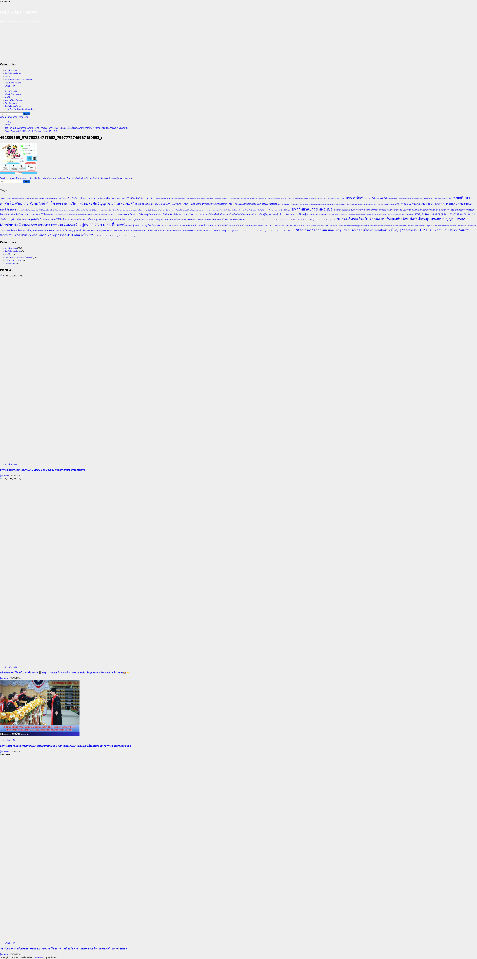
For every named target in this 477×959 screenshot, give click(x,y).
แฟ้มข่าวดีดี (10, 85)
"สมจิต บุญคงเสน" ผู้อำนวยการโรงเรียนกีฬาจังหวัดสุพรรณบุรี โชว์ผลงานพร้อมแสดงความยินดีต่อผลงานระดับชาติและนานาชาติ (192, 198)
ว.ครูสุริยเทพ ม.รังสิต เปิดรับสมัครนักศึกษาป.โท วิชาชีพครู (169, 214)
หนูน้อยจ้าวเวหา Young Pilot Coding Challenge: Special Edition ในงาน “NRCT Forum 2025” (278, 226)
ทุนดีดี (7, 76)
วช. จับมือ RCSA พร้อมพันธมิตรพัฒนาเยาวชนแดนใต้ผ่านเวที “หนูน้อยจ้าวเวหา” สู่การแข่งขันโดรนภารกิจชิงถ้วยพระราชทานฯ (63, 948)
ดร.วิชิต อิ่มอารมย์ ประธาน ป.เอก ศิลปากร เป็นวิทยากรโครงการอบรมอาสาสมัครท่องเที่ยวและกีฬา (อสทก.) (181, 204)
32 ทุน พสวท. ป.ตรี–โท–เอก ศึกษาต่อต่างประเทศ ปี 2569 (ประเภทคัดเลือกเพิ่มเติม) (282, 198)
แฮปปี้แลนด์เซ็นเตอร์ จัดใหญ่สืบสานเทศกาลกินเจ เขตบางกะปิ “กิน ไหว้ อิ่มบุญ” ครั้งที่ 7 (44, 230)
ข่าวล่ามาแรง (11, 70)
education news (19, 11)
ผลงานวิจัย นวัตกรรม (14, 100)
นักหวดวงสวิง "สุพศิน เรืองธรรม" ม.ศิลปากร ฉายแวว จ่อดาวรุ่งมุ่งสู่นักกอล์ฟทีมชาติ (370, 204)
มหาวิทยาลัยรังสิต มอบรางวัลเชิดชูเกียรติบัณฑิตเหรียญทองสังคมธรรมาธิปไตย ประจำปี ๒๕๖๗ (374, 209)
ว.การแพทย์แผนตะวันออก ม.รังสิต (128, 214)
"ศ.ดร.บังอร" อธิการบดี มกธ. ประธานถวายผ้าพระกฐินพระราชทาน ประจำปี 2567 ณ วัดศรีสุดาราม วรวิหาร (108, 198)
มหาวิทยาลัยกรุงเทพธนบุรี (312, 209)
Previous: (66, 178)
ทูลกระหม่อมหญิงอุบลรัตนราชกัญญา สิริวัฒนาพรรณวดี (253, 204)
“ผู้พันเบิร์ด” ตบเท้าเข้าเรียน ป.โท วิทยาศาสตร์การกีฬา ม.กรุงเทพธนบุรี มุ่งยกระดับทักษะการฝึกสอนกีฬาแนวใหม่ (263, 231)
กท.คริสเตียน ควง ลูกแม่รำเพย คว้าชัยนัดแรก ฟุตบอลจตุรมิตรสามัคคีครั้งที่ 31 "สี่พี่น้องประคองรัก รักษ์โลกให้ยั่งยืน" (420, 198)
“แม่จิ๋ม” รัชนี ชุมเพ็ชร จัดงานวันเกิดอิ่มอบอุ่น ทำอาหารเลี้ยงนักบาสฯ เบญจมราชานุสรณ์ (118, 236)
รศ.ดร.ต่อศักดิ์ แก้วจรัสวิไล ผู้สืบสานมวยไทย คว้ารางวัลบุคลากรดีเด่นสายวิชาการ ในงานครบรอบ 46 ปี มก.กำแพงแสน (79, 214)
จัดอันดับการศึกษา (13, 73)
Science (375, 198)
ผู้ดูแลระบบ (5, 475)
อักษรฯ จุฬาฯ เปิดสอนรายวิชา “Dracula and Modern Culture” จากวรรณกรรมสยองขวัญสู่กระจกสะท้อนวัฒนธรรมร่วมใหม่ (342, 226)
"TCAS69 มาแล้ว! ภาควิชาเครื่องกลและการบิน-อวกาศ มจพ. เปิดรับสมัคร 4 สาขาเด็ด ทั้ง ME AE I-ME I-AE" (31, 198)
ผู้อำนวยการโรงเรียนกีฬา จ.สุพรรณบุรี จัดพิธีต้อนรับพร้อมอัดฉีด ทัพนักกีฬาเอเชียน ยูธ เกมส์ (42, 210)
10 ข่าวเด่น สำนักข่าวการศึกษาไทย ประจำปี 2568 (243, 198)
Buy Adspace (11, 103)
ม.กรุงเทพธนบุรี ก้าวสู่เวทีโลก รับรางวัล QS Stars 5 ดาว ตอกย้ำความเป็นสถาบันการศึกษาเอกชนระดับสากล (99, 210)
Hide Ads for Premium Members (20, 109)
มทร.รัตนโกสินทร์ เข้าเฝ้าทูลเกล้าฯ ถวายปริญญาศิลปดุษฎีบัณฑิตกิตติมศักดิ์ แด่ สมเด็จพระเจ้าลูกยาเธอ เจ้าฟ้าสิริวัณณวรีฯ (256, 210)
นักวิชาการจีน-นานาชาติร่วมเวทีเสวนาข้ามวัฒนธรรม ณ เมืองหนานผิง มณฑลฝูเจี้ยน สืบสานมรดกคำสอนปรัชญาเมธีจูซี (312, 204)
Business (350, 198)
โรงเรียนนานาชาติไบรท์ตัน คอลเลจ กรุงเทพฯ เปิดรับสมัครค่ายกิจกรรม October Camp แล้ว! (190, 230)
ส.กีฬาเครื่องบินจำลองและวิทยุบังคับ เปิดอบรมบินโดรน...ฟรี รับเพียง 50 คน (213, 219)
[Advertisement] (238, 42)
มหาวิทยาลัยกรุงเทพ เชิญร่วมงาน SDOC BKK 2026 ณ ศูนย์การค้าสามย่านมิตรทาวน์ (42, 469)
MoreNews (39, 957)
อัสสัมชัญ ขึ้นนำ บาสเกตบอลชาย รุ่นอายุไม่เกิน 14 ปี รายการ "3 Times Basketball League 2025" (406, 226)
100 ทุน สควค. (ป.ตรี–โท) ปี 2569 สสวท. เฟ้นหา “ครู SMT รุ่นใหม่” (325, 198)
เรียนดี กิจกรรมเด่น (13, 82)
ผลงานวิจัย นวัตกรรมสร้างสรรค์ (19, 79)
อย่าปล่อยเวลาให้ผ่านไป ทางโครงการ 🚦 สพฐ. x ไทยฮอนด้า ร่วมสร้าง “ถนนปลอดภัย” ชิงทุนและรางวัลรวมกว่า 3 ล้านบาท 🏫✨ (64, 672)
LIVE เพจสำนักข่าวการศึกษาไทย (14, 116)
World (383, 198)
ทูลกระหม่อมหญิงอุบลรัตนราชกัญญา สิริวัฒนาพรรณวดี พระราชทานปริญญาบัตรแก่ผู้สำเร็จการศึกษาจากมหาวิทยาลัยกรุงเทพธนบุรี (65, 745)
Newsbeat (364, 197)
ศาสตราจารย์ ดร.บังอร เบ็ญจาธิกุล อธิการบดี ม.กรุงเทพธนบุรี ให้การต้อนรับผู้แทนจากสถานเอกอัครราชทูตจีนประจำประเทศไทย (124, 219)
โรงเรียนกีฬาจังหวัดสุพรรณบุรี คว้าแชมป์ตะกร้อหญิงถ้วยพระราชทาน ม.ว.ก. (116, 230)
